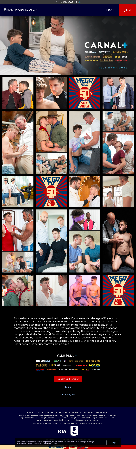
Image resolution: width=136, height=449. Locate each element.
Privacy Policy (42, 424)
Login (111, 10)
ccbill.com (64, 420)
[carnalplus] (68, 2)
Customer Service (91, 424)
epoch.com (54, 420)
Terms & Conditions (65, 424)
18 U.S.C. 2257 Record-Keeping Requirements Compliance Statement (67, 412)
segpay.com (42, 420)
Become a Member (68, 379)
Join (127, 10)
